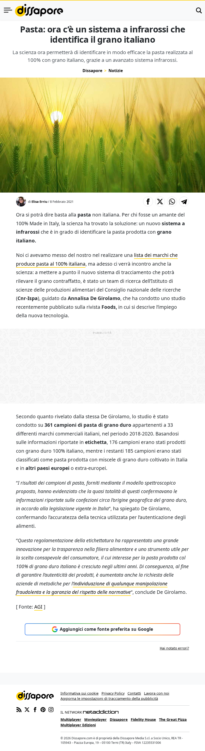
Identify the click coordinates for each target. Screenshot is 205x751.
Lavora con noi (156, 693)
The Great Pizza (173, 719)
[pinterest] (43, 709)
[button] (148, 202)
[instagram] (51, 709)
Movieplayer (95, 719)
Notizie (115, 70)
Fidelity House (143, 719)
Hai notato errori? (174, 648)
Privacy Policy (113, 693)
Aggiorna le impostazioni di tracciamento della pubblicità (109, 698)
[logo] (39, 10)
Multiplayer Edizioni (78, 725)
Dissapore (92, 70)
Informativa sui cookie (79, 693)
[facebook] (35, 709)
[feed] (19, 709)
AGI (38, 606)
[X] (27, 709)
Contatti (134, 693)
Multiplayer (70, 719)
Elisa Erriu (39, 201)
